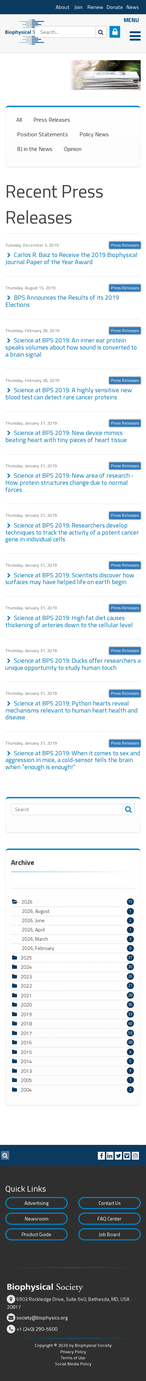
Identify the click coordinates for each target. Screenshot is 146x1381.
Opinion (73, 149)
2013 (26, 1071)
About (62, 7)
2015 (26, 1052)
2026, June (76, 920)
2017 (26, 1033)
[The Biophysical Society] (26, 31)
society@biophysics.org (42, 1317)
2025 (26, 957)
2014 (26, 1061)
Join (78, 7)
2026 (27, 901)
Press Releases (51, 119)
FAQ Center (109, 1218)
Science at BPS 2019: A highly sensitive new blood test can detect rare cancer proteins (68, 393)
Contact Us (110, 1203)
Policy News (94, 134)
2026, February (76, 948)
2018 (26, 1023)
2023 (26, 976)
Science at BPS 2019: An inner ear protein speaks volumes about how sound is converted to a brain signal (71, 347)
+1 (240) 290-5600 (36, 1329)
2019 (26, 1014)
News (133, 7)
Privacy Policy (73, 1352)
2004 (26, 1089)
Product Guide (36, 1234)
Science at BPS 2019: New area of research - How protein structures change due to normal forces (69, 482)
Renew (95, 7)
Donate (115, 7)
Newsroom (37, 1218)
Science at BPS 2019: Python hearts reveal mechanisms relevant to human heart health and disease (71, 710)
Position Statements (42, 134)
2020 (26, 1004)
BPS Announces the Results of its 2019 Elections (62, 301)
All (19, 119)
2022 (26, 985)
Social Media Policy (73, 1364)
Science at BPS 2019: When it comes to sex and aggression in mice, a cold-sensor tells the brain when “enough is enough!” (72, 760)
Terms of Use (73, 1358)
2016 (26, 1042)
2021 (26, 995)
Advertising (36, 1203)
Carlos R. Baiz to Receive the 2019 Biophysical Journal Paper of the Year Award (71, 258)
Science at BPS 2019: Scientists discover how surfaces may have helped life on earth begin (69, 578)
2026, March (76, 939)
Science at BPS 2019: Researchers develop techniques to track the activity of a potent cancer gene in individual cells (72, 532)
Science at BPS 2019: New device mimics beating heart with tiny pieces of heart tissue (66, 436)
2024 (26, 967)
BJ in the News (34, 149)
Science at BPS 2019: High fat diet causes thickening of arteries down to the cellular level (69, 621)
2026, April (76, 929)
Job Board (109, 1234)
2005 (26, 1080)
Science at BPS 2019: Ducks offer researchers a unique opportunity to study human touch (73, 664)
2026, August (76, 911)
